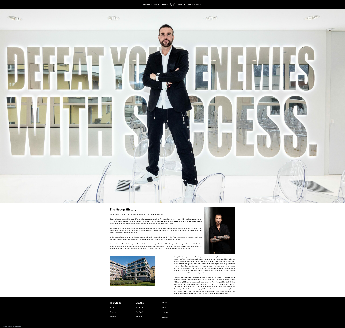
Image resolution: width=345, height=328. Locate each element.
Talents (190, 4)
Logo (172, 4)
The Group (146, 4)
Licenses (180, 4)
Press (164, 4)
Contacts (197, 4)
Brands (156, 4)
